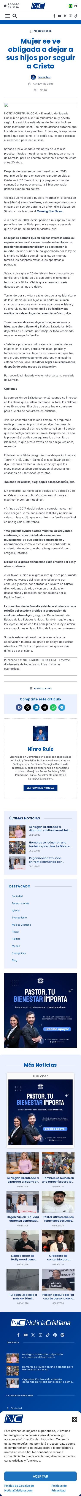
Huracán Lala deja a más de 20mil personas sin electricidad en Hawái (22, 1300)
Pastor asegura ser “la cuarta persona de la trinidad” (58, 1298)
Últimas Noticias (24, 818)
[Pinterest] (55, 1335)
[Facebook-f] (54, 16)
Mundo (16, 945)
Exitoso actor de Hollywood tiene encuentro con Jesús (23, 1259)
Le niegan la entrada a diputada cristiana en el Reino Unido (50, 830)
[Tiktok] (76, 16)
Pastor (15, 931)
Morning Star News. (50, 211)
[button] (74, 1419)
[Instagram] (70, 16)
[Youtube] (59, 16)
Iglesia (15, 910)
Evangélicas (19, 953)
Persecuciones (42, 31)
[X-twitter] (65, 16)
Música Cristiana (21, 924)
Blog (14, 960)
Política (16, 938)
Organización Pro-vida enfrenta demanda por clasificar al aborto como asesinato (47, 863)
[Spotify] (62, 1335)
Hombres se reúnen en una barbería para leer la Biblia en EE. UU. (50, 846)
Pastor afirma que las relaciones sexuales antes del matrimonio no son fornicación (58, 1222)
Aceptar (40, 1476)
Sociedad (17, 896)
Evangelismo (19, 917)
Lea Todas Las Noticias (40, 788)
